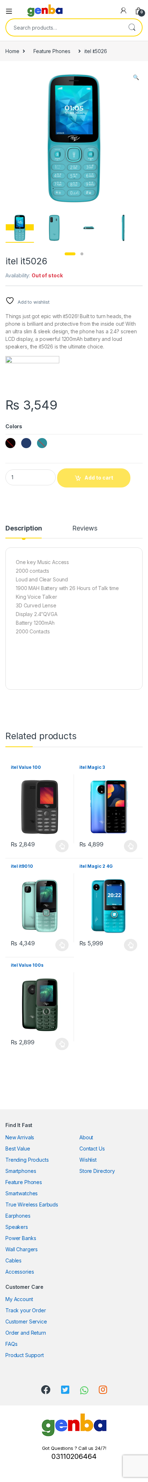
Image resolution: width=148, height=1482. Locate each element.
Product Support (24, 1355)
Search (132, 27)
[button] (136, 77)
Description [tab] (23, 528)
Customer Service (26, 1321)
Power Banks (20, 1238)
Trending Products (27, 1160)
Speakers (16, 1227)
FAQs (11, 1344)
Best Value (17, 1148)
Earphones (18, 1216)
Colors (13, 426)
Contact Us (92, 1148)
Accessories (19, 1272)
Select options (60, 846)
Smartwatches (21, 1193)
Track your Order (25, 1310)
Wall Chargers (21, 1249)
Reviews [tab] (84, 528)
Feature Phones (51, 51)
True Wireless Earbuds (31, 1204)
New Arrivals (19, 1137)
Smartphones (20, 1171)
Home (12, 51)
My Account (19, 1299)
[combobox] (64, 27)
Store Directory (97, 1171)
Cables (13, 1260)
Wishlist (88, 1160)
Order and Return (25, 1333)
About (86, 1137)
